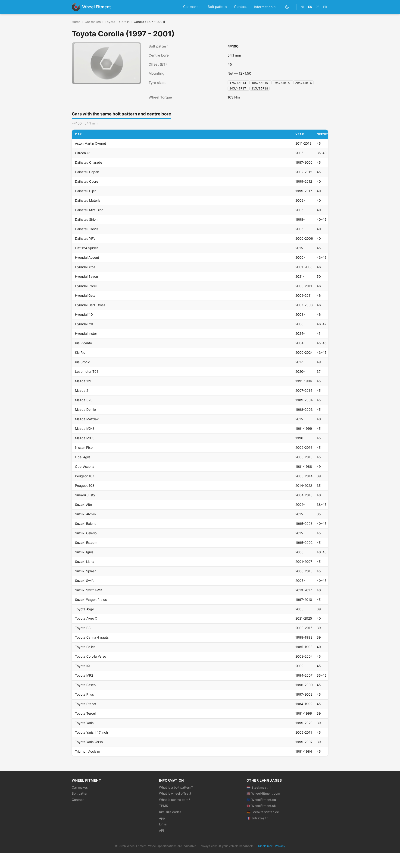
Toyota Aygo (84, 609)
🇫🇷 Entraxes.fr (257, 818)
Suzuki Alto (83, 504)
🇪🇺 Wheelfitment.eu (261, 800)
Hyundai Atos (85, 267)
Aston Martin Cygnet (90, 143)
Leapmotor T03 (87, 371)
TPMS (163, 806)
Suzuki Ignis (84, 552)
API (161, 830)
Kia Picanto (83, 343)
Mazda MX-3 (84, 428)
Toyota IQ (82, 666)
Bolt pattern (217, 7)
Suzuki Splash (85, 571)
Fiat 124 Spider (86, 248)
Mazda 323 (83, 400)
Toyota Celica (85, 647)
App (162, 818)
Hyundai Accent (87, 257)
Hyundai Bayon (86, 276)
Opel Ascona (84, 466)
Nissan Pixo (84, 447)
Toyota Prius (84, 694)
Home (76, 22)
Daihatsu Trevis (86, 229)
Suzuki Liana (84, 561)
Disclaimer (265, 846)
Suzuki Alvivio (85, 514)
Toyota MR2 (84, 675)
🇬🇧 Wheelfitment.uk (261, 806)
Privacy (280, 846)
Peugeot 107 (84, 476)
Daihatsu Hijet (85, 191)
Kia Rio (80, 352)
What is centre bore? (174, 800)
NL (303, 7)
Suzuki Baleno (85, 523)
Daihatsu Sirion (86, 219)
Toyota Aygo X (86, 618)
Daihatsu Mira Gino (89, 210)
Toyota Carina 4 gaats (92, 637)
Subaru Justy (85, 495)
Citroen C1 (83, 153)
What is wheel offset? (175, 793)
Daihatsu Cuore (86, 181)
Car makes (191, 7)
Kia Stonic (82, 362)
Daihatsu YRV (85, 238)
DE (317, 7)
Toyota (110, 22)
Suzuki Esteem (86, 542)
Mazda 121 (83, 381)
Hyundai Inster (86, 333)
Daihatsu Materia (87, 200)
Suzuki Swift (84, 580)
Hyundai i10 (84, 314)
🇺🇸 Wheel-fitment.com (263, 793)
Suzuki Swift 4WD (88, 590)
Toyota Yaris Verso (89, 742)
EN (310, 7)
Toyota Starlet (85, 704)
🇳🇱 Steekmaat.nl (259, 787)
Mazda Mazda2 (87, 419)
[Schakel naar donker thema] (287, 6)
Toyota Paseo (85, 685)
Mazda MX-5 (84, 438)
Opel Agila (83, 457)
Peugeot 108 (84, 485)
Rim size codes (170, 812)
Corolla (124, 22)
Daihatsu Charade (88, 162)
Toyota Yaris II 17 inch (91, 732)
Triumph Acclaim (87, 751)
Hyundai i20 (84, 324)
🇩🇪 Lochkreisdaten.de (263, 812)
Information (263, 7)
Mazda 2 (81, 390)
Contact (240, 7)
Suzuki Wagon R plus (91, 600)
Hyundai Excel (86, 286)
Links (163, 824)
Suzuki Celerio (86, 533)
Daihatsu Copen (87, 172)
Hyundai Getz (85, 295)
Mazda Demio (85, 409)
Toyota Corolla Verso (90, 656)
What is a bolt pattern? (176, 787)
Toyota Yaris (84, 723)
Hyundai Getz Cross (90, 305)
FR (325, 7)
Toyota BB (83, 628)
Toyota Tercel (85, 713)
